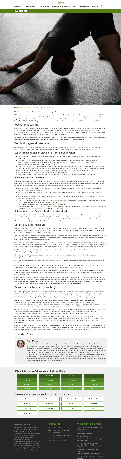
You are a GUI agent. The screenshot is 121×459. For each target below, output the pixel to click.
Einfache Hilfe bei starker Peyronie (89, 454)
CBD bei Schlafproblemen (57, 440)
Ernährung (17, 6)
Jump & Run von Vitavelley (35, 208)
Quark (48, 200)
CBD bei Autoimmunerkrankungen (60, 438)
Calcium (84, 206)
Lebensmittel (30, 6)
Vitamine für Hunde (84, 436)
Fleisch (66, 200)
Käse (55, 200)
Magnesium (93, 206)
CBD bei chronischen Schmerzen (60, 435)
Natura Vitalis (84, 6)
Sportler (85, 327)
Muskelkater (52, 117)
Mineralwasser (63, 162)
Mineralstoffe (55, 206)
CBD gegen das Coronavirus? (58, 430)
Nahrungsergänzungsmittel (61, 6)
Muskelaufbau (44, 6)
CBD (73, 6)
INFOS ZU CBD (54, 424)
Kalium (25, 300)
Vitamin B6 (20, 325)
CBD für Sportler (54, 427)
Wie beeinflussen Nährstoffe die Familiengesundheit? (88, 432)
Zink (27, 309)
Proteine (46, 327)
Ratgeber (95, 6)
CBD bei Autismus (54, 433)
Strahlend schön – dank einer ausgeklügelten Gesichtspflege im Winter (89, 445)
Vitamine (75, 316)
